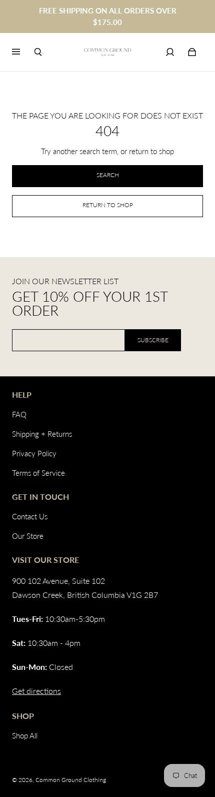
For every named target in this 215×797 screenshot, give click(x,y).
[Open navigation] (23, 52)
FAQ (19, 414)
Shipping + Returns (42, 433)
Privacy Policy (34, 453)
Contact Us (30, 516)
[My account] (170, 52)
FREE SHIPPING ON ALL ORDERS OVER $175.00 (107, 16)
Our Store (28, 535)
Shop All (25, 735)
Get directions (36, 690)
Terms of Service (38, 472)
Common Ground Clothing (71, 779)
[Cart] (192, 52)
